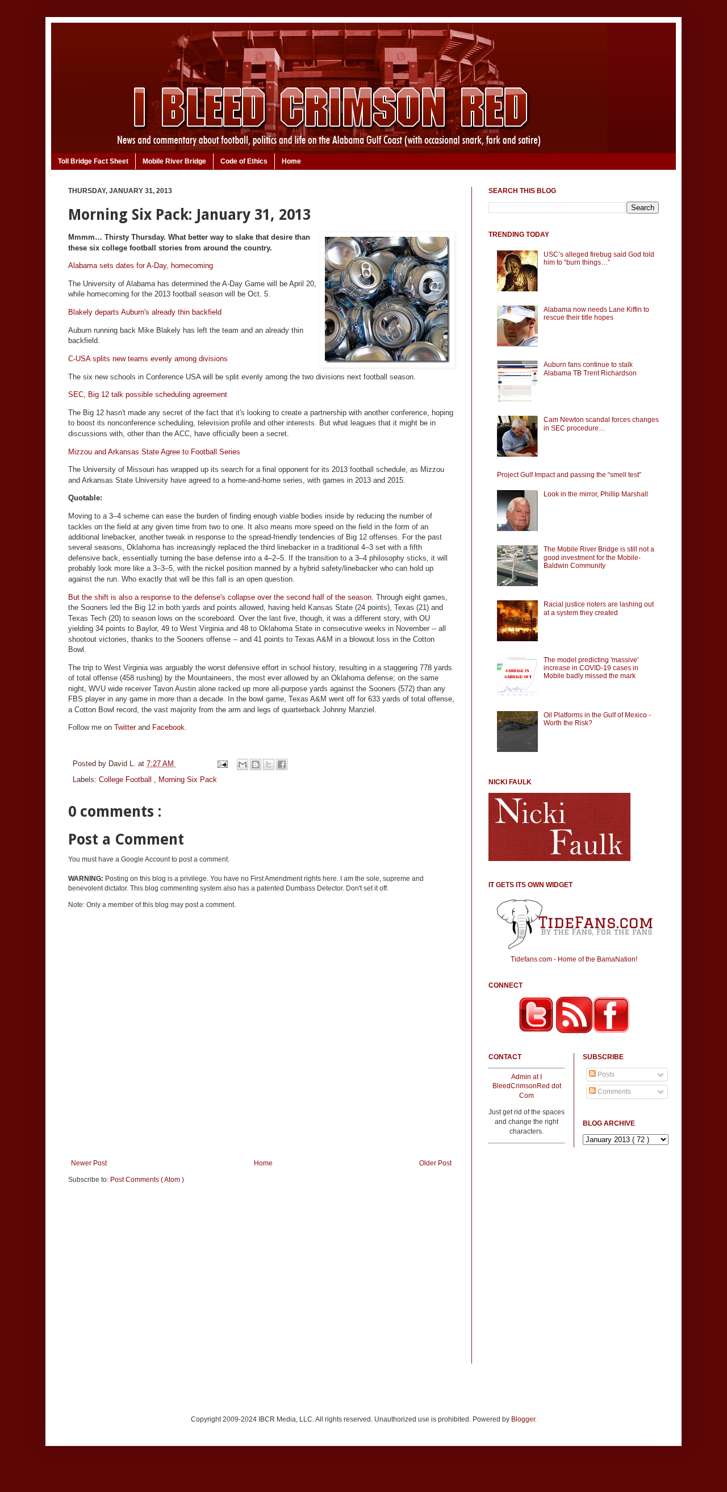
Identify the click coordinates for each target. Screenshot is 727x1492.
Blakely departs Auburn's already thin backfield (145, 312)
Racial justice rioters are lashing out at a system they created (599, 608)
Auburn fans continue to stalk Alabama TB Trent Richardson (590, 369)
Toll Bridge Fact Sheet (93, 161)
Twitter (125, 727)
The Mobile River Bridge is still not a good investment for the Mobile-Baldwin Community (599, 557)
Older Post (435, 1163)
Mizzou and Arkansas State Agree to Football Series (154, 452)
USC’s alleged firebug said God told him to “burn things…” (599, 258)
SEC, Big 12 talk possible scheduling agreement (147, 394)
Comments (613, 1092)
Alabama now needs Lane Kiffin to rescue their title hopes (596, 313)
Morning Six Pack (187, 779)
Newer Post (89, 1163)
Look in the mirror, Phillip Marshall (596, 494)
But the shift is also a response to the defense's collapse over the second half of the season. (221, 597)
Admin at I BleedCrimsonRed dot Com (526, 1086)
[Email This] (242, 764)
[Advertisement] (261, 1281)
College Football (126, 779)
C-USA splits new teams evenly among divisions (148, 358)
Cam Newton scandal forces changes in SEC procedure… (601, 424)
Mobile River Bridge (174, 161)
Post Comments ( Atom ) (147, 1180)
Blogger (523, 1419)
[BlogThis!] (255, 764)
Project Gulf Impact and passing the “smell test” (569, 475)
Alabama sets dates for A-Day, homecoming (140, 265)
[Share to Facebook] (281, 764)
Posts (605, 1075)
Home (291, 161)
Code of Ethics (244, 161)
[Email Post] (222, 763)
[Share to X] (268, 764)
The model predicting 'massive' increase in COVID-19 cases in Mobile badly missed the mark (591, 668)
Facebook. (169, 727)
